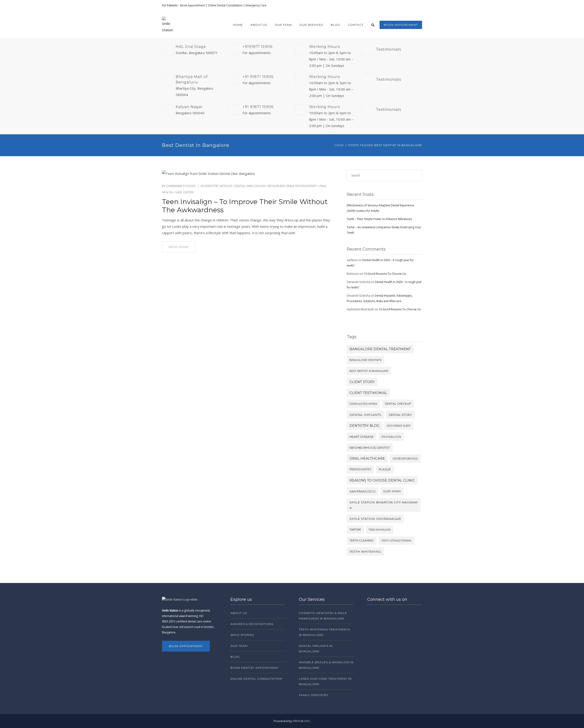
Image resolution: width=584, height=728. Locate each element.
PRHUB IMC (301, 721)
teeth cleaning (361, 540)
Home (238, 24)
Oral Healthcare (367, 458)
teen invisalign (379, 529)
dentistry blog (364, 426)
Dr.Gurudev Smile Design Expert (292, 186)
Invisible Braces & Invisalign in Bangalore (326, 665)
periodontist (360, 469)
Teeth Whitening (365, 551)
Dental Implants (365, 415)
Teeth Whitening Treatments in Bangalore (324, 632)
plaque (385, 469)
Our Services (311, 24)
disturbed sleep (399, 425)
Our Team (283, 24)
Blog (335, 24)
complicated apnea (363, 403)
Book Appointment (192, 5)
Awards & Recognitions (251, 624)
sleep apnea (392, 491)
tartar (355, 529)
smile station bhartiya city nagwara (383, 505)
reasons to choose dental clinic (382, 480)
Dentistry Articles (218, 186)
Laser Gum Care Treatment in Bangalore (325, 681)
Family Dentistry (313, 695)
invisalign (391, 436)
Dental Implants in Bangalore (316, 648)
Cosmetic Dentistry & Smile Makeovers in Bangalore (323, 615)
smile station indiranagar (375, 519)
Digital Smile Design (250, 186)
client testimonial (368, 393)
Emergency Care (255, 5)
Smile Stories (242, 635)
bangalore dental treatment (380, 349)
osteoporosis (405, 458)
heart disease (361, 436)
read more (179, 247)
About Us (258, 24)
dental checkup (398, 403)
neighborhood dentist (369, 447)
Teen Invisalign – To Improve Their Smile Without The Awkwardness (245, 206)
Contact (355, 24)
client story (362, 382)
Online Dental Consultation (225, 5)
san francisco (362, 491)
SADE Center (184, 192)
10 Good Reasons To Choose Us (385, 274)
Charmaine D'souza (181, 186)
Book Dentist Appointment (254, 667)
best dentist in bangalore (368, 371)
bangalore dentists (365, 360)
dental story (400, 415)
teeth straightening (396, 540)
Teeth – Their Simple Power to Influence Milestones (379, 219)
